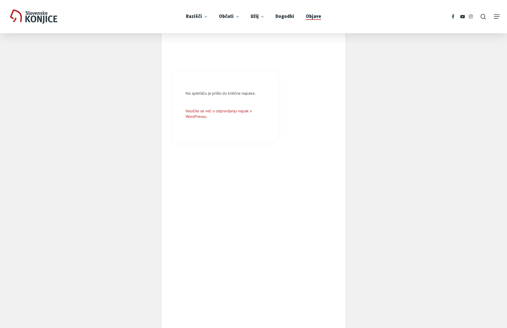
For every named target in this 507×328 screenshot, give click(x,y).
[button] (497, 17)
